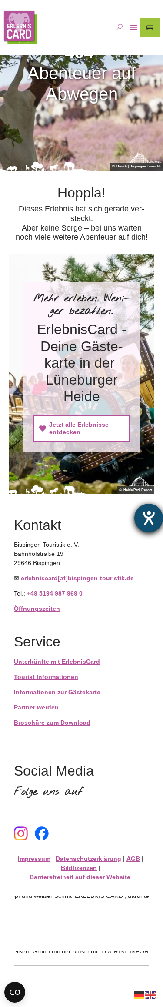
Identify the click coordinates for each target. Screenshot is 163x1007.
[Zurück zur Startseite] (20, 27)
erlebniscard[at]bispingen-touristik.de (77, 578)
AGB (133, 858)
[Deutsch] (139, 994)
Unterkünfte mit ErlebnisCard (57, 661)
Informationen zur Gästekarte (57, 692)
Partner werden (36, 707)
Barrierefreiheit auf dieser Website (80, 876)
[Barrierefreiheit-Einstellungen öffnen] (148, 518)
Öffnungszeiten (37, 608)
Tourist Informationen (46, 676)
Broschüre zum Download (52, 722)
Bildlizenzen (79, 867)
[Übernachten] (150, 27)
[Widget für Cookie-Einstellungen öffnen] (14, 992)
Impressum (34, 858)
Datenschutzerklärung (88, 858)
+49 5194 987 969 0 (55, 593)
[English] (150, 994)
